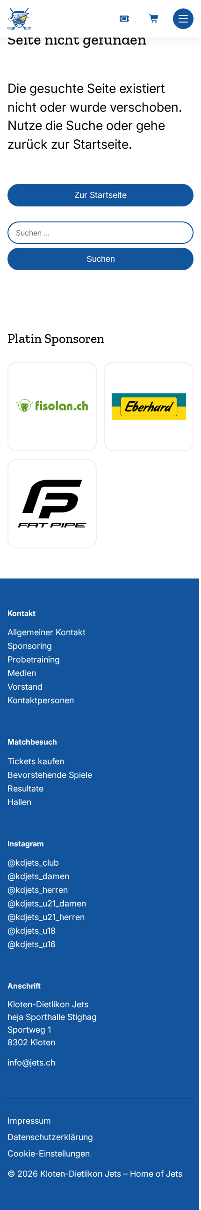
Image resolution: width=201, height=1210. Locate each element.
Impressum (29, 1121)
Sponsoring (29, 646)
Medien (21, 673)
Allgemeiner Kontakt (46, 632)
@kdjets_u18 (31, 931)
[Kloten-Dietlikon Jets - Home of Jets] (19, 19)
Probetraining (33, 659)
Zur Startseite (100, 195)
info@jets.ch (31, 1062)
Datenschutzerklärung (50, 1137)
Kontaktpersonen (40, 700)
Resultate (25, 788)
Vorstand (25, 687)
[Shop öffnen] (154, 19)
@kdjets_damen (38, 876)
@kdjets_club (33, 863)
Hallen (19, 802)
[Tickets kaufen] (124, 19)
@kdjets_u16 (31, 944)
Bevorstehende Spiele (49, 775)
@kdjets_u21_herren (46, 917)
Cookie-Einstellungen (48, 1153)
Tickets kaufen (35, 761)
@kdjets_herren (37, 890)
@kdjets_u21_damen (46, 903)
